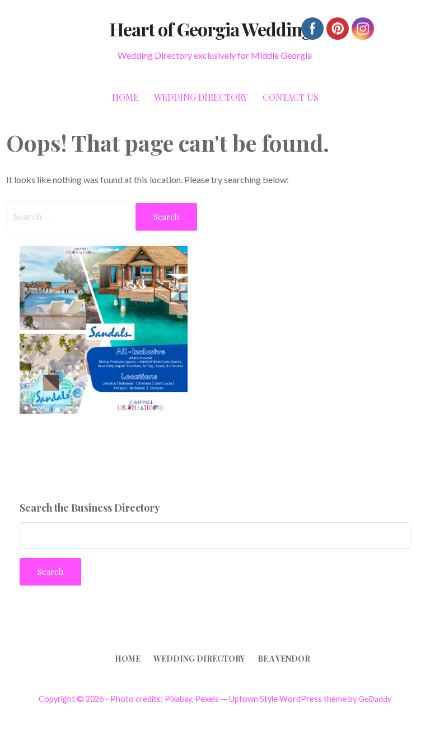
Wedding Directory (200, 97)
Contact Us (291, 97)
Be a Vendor (284, 658)
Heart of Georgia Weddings (215, 29)
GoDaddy (374, 699)
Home (125, 97)
